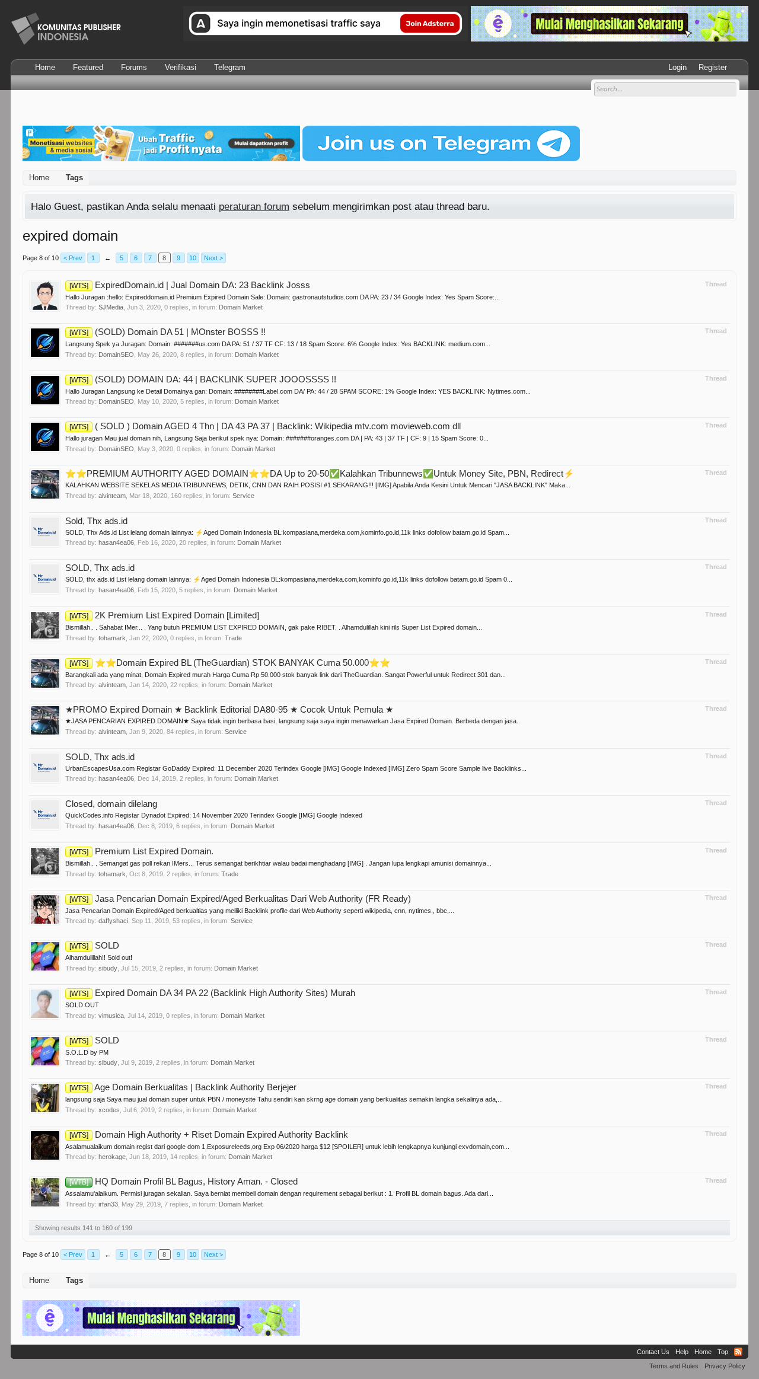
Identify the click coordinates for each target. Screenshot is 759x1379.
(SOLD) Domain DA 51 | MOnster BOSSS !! (167, 332)
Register (713, 67)
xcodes (109, 1109)
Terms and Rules (674, 1366)
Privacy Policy (724, 1366)
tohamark (112, 637)
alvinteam (112, 495)
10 (192, 257)
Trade (233, 637)
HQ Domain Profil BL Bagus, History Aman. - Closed (183, 1181)
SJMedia (110, 307)
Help (681, 1351)
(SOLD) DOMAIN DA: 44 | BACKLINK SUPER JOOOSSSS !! (202, 379)
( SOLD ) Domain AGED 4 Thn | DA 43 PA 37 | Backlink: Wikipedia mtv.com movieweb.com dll (265, 426)
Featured (88, 67)
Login (677, 67)
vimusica (111, 1015)
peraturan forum (254, 206)
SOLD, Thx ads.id (100, 568)
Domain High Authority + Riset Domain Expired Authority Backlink (208, 1134)
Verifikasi (180, 67)
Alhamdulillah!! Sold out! (98, 957)
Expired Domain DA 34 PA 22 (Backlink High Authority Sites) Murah (212, 993)
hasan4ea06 (116, 542)
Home (45, 67)
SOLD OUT (82, 1004)
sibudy (107, 968)
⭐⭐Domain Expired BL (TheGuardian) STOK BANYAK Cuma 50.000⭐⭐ (229, 663)
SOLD (94, 945)
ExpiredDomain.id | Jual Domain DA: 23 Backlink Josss (189, 285)
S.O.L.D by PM (87, 1052)
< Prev (72, 257)
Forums (134, 67)
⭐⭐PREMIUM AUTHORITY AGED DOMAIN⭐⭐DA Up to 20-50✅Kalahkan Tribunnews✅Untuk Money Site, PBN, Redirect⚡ (319, 473)
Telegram (229, 67)
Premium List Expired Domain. (141, 851)
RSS (738, 1352)
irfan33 (108, 1204)
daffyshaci (113, 920)
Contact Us (653, 1351)
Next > (213, 257)
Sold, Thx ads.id (96, 521)
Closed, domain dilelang (111, 804)
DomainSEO (116, 354)
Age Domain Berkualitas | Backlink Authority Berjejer (182, 1087)
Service (243, 495)
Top (722, 1351)
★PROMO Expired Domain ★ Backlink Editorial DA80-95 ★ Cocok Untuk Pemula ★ (229, 709)
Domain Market (241, 307)
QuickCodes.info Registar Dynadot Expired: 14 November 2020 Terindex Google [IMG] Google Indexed (213, 815)
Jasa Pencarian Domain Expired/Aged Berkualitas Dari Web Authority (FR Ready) (240, 899)
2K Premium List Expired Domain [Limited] (164, 615)
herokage (112, 1156)
